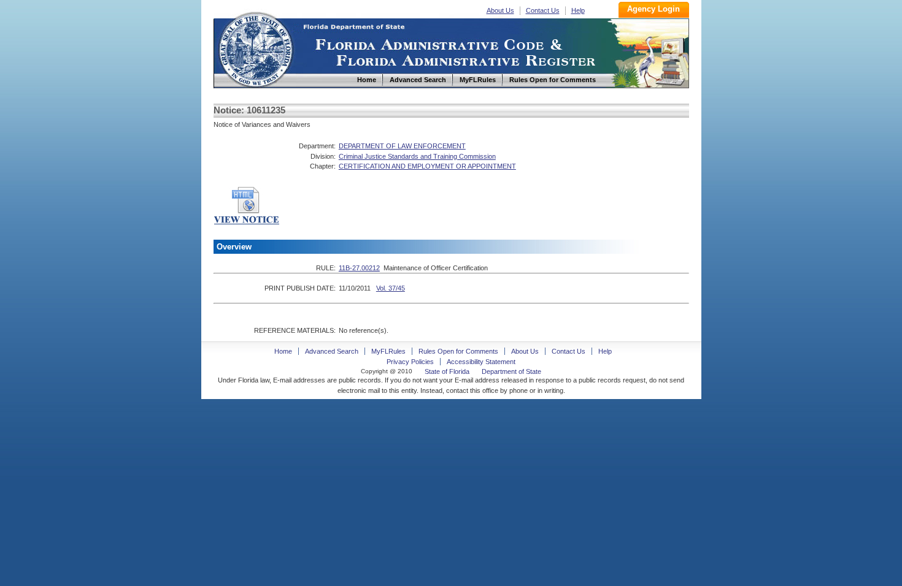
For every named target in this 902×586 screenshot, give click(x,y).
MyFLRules (388, 351)
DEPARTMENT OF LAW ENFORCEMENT (402, 146)
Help (578, 10)
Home (255, 48)
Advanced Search (331, 351)
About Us (500, 10)
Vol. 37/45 (390, 288)
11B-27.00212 (359, 268)
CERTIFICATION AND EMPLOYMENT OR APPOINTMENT (427, 166)
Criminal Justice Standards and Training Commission (417, 156)
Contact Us (543, 10)
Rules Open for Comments (458, 351)
